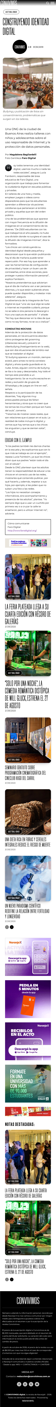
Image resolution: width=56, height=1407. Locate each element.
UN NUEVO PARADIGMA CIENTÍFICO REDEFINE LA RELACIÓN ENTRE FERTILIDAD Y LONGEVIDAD (27, 911)
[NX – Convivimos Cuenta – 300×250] (28, 978)
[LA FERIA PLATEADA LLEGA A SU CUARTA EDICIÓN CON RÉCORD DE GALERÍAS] (28, 577)
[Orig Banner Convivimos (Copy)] (28, 1118)
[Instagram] (25, 1384)
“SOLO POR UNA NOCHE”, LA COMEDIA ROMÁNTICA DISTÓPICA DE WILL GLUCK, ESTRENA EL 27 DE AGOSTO (27, 694)
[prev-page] (7, 927)
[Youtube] (37, 1384)
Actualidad (11, 12)
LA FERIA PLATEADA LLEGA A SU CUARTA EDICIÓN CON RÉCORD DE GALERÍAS (28, 614)
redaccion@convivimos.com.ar (33, 1376)
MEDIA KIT (28, 1372)
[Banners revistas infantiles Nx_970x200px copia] (28, 550)
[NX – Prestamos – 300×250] (28, 1062)
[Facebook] (19, 1384)
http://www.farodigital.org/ (22, 530)
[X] (31, 1384)
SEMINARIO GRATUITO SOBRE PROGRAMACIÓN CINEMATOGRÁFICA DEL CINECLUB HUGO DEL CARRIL (25, 773)
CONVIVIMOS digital (15, 1394)
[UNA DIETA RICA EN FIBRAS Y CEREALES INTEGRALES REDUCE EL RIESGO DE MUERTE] (28, 812)
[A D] (20, 47)
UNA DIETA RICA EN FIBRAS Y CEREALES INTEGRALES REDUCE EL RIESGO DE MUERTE (27, 842)
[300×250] (28, 1020)
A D (30, 47)
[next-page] (12, 927)
